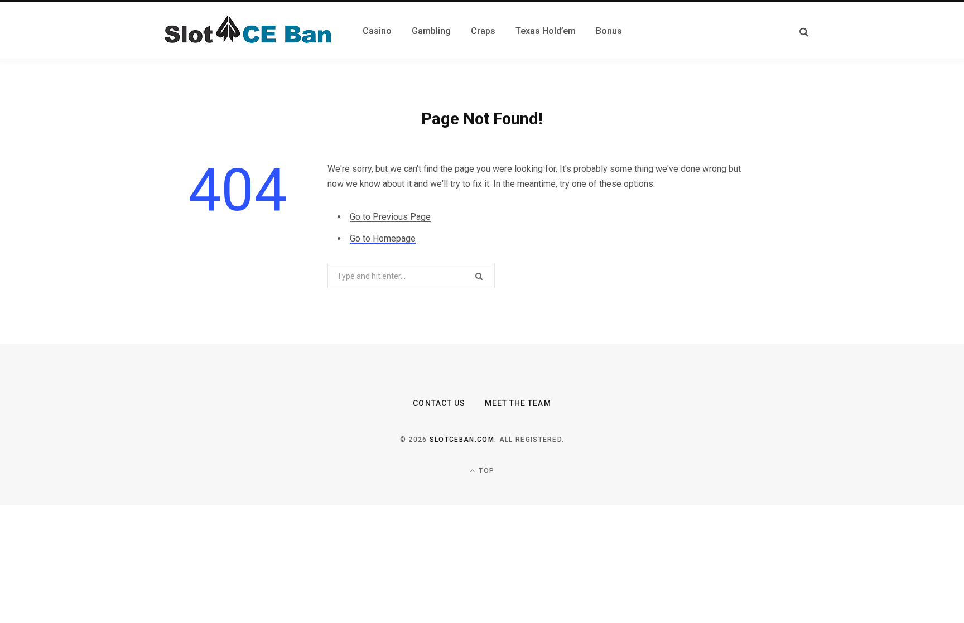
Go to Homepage (383, 238)
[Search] (803, 31)
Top (485, 471)
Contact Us (439, 403)
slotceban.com (462, 439)
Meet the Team (518, 403)
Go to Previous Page (390, 216)
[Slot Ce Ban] (246, 31)
